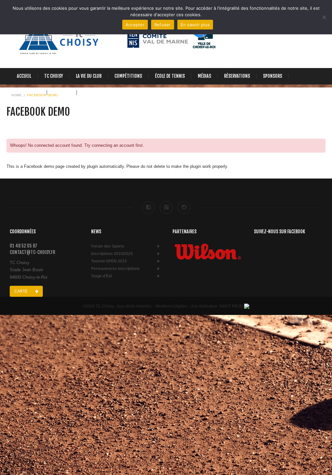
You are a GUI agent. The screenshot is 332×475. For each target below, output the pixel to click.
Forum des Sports (107, 246)
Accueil (24, 76)
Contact (61, 92)
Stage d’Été (101, 276)
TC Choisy (53, 76)
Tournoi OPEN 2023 (109, 261)
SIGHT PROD (231, 306)
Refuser (162, 24)
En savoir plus (195, 24)
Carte (21, 291)
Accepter (135, 24)
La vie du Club (88, 76)
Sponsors (272, 76)
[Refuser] (324, 17)
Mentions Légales (171, 306)
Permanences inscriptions (115, 269)
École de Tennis (170, 76)
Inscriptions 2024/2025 (112, 254)
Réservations (237, 76)
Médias (204, 76)
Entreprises (29, 92)
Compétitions (128, 76)
